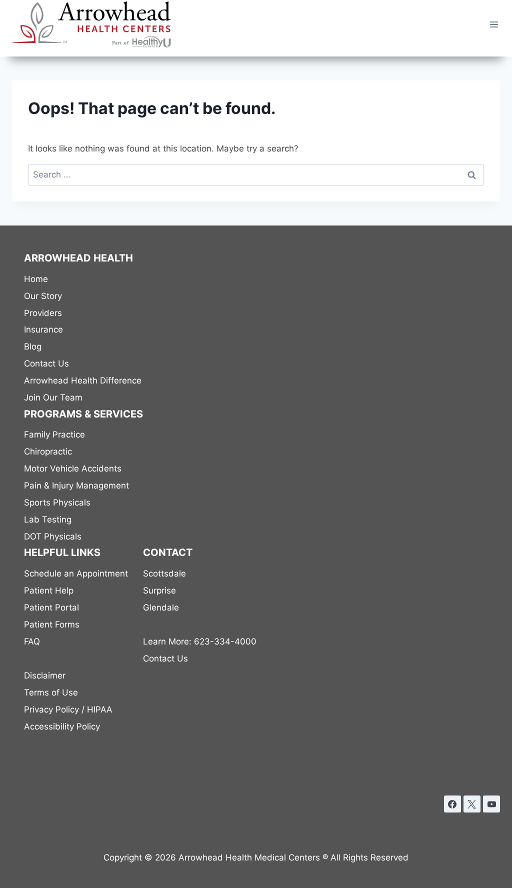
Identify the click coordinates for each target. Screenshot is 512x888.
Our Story (43, 296)
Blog (33, 347)
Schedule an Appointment (76, 573)
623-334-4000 (199, 641)
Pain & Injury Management (76, 485)
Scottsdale (164, 573)
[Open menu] (493, 24)
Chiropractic (48, 451)
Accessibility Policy (62, 727)
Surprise (159, 591)
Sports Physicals (57, 503)
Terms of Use (51, 693)
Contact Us (46, 363)
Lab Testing (48, 519)
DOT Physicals (53, 537)
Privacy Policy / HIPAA (68, 709)
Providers (43, 313)
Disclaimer (45, 675)
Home (36, 279)
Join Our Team (53, 397)
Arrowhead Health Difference (83, 381)
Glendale (161, 607)
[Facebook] (452, 804)
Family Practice (54, 435)
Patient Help (49, 591)
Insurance (43, 329)
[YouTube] (491, 804)
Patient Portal (51, 607)
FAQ (32, 641)
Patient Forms (52, 625)
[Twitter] (472, 804)
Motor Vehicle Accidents (73, 469)
